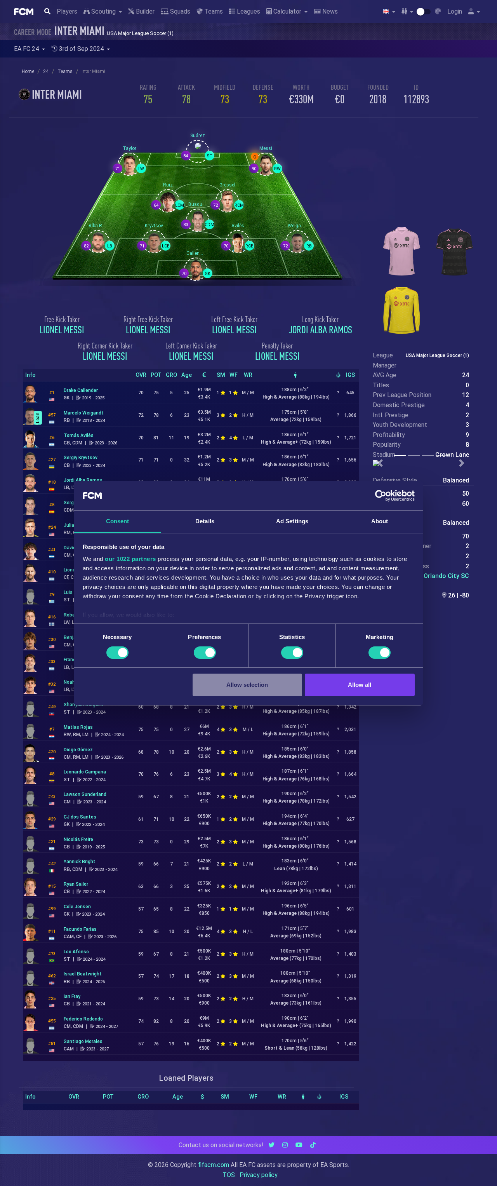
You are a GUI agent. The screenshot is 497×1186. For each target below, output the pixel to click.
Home (28, 71)
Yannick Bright (80, 861)
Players (67, 11)
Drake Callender (81, 390)
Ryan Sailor (76, 884)
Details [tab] (204, 521)
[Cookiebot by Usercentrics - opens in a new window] (381, 496)
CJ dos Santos (80, 817)
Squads (179, 11)
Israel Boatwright (83, 974)
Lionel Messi (62, 329)
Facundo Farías (80, 929)
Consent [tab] (117, 521)
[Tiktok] (313, 1145)
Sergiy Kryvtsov (80, 457)
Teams (213, 11)
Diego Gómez (78, 749)
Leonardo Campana (85, 772)
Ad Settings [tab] (292, 521)
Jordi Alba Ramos (320, 329)
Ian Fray (72, 996)
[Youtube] (298, 1145)
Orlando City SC (446, 576)
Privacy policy (259, 1175)
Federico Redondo (83, 1019)
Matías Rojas (78, 727)
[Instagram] (285, 1145)
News (329, 11)
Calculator (287, 11)
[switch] (205, 652)
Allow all (359, 684)
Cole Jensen (77, 906)
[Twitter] (271, 1145)
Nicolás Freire (78, 839)
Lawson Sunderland (85, 794)
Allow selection (247, 684)
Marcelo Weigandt (84, 413)
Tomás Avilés (79, 435)
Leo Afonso (76, 951)
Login (454, 11)
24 (46, 71)
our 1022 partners (130, 559)
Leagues (247, 11)
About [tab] (379, 521)
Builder (144, 11)
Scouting (103, 11)
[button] (380, 463)
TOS (228, 1175)
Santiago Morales (83, 1041)
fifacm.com (213, 1165)
